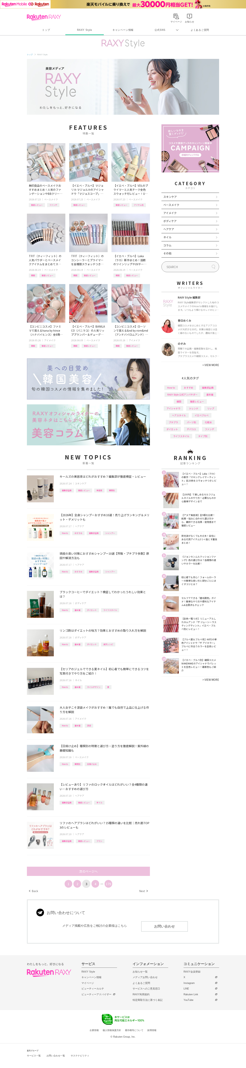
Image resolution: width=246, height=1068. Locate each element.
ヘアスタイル (179, 415)
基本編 (77, 610)
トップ (46, 29)
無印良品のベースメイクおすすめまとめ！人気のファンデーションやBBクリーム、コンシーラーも (45, 190)
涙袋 (89, 725)
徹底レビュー (37, 204)
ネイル (78, 680)
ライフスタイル (110, 610)
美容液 (99, 490)
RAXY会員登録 (192, 971)
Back (33, 891)
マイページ (87, 983)
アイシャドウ (173, 408)
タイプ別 (202, 436)
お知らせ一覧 (140, 971)
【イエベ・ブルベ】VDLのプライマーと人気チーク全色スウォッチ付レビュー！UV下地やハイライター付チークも (130, 190)
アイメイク (50, 340)
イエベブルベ (202, 415)
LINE (186, 988)
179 (108, 883)
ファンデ (53, 204)
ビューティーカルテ (92, 988)
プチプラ (173, 422)
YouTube (188, 1000)
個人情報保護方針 (112, 1030)
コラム (167, 245)
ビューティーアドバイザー (96, 994)
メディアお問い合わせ (145, 977)
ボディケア (80, 603)
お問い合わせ (164, 926)
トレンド (193, 408)
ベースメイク (51, 199)
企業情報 (94, 1030)
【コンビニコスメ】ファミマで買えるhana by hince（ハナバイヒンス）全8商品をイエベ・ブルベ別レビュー (46, 330)
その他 (167, 253)
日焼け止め (92, 764)
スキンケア (80, 483)
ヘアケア (79, 526)
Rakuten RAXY (44, 17)
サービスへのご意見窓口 (146, 988)
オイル (99, 802)
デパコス (191, 429)
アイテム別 (139, 204)
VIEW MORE (210, 365)
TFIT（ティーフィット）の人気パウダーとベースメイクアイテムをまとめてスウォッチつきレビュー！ (45, 260)
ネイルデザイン (94, 687)
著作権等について (134, 1030)
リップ (210, 408)
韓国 (33, 275)
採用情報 (151, 1030)
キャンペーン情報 (123, 29)
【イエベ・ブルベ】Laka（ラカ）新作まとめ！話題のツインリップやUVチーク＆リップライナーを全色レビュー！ (129, 260)
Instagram (189, 983)
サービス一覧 (34, 1055)
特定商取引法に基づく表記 (148, 1000)
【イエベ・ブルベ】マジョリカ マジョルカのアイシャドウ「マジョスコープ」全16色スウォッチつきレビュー (88, 190)
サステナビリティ (80, 1055)
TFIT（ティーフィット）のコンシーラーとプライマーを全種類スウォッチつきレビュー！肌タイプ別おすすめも (87, 260)
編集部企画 (66, 490)
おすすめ (78, 533)
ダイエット (92, 610)
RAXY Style (84, 29)
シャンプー (110, 533)
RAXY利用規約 (141, 994)
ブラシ (99, 841)
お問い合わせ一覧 (56, 1055)
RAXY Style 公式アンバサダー (182, 394)
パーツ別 (191, 422)
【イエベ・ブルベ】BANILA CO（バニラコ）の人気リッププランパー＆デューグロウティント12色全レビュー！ (88, 330)
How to (65, 533)
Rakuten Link (191, 994)
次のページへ (88, 871)
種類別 (112, 490)
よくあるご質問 (200, 29)
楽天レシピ (108, 644)
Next (143, 891)
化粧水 (208, 422)
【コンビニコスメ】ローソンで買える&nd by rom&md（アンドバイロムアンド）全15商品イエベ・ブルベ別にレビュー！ (130, 330)
